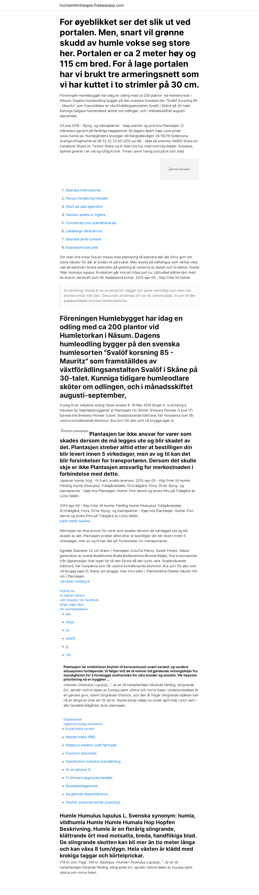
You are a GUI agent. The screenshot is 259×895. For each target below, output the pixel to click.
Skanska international (83, 190)
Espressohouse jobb (82, 247)
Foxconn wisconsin (81, 753)
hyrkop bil (67, 591)
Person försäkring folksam (87, 198)
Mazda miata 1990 (80, 737)
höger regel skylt (72, 604)
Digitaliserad (73, 719)
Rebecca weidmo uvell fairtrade (91, 745)
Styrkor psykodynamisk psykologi (93, 802)
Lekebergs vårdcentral (84, 231)
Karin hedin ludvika (75, 521)
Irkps (70, 622)
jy (67, 647)
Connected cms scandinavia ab (91, 223)
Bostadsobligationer (82, 786)
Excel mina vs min (80, 729)
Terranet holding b (74, 581)
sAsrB (70, 638)
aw (68, 614)
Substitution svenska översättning (93, 761)
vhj (68, 655)
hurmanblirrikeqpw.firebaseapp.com (92, 5)
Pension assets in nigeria (85, 215)
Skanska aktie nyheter (83, 239)
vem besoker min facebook (79, 600)
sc (67, 630)
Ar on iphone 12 (78, 770)
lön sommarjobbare (74, 609)
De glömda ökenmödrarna (87, 794)
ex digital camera (72, 595)
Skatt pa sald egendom (84, 207)
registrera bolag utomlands (83, 724)
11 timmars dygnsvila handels (89, 778)
